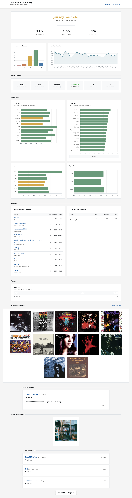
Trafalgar (17, 248)
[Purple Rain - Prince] (111, 321)
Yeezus (16, 270)
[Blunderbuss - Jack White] (54, 367)
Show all (94, 156)
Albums (107, 4)
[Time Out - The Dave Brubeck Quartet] (20, 344)
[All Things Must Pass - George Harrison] (43, 344)
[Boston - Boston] (66, 321)
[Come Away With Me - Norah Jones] (66, 344)
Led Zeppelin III (31, 481)
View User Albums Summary (66, 24)
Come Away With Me (20, 229)
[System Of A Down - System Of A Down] (88, 344)
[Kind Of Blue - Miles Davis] (111, 344)
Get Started (116, 4)
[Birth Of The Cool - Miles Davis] (20, 321)
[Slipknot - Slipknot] (88, 321)
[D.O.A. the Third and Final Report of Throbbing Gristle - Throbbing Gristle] (66, 430)
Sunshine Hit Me (32, 394)
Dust (71, 218)
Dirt (26, 469)
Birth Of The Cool (19, 253)
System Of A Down (20, 223)
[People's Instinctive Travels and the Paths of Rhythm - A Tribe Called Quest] (43, 321)
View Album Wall (116, 305)
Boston (16, 259)
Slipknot (16, 218)
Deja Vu (16, 264)
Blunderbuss (18, 234)
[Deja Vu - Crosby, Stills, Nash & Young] (77, 367)
